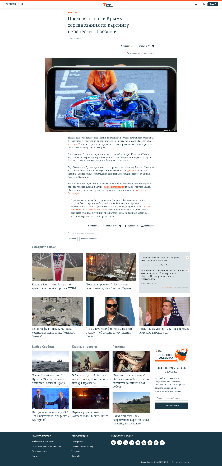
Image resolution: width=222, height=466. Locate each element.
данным (131, 171)
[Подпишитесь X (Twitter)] (125, 442)
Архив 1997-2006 (39, 451)
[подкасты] (203, 4)
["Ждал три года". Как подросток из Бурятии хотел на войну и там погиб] (131, 402)
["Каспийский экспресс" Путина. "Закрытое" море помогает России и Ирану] (50, 361)
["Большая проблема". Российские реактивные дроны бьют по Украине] (111, 267)
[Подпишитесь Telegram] (137, 442)
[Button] (126, 46)
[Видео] (196, 4)
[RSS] (149, 442)
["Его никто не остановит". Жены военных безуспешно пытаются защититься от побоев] (131, 361)
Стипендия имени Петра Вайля (46, 446)
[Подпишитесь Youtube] (131, 442)
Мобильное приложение (43, 442)
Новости (73, 13)
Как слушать (77, 442)
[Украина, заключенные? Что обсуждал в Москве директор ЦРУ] (164, 311)
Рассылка (75, 451)
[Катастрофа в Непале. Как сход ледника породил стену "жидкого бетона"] (57, 311)
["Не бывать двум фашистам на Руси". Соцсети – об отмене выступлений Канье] (111, 311)
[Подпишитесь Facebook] (119, 442)
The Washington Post (94, 210)
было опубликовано (114, 187)
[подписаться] (162, 442)
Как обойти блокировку (82, 446)
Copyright (75, 456)
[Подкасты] (156, 442)
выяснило (73, 144)
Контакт (35, 456)
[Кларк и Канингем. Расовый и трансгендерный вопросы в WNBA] (57, 267)
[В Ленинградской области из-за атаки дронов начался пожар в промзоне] (90, 361)
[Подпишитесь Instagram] (143, 442)
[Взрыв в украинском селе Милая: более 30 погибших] (90, 398)
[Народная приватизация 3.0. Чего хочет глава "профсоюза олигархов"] (50, 398)
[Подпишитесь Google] (113, 442)
